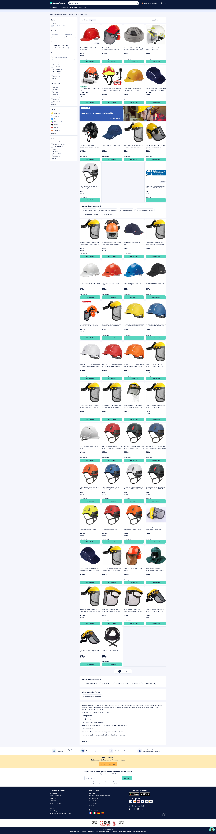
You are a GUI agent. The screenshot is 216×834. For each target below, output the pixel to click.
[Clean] (137, 3)
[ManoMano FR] (90, 813)
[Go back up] (164, 815)
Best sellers (92, 806)
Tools (55, 14)
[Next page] (129, 671)
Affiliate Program (54, 811)
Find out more (119, 783)
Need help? (53, 798)
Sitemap (83, 831)
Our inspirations (94, 803)
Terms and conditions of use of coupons (61, 813)
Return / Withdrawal (55, 795)
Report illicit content (55, 803)
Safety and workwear (62, 14)
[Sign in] (161, 3)
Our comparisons (94, 798)
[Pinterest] (142, 809)
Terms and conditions (125, 831)
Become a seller (54, 806)
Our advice (92, 793)
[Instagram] (138, 809)
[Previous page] (116, 671)
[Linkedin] (130, 809)
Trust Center (113, 831)
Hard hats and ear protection (75, 14)
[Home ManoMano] (57, 3)
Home (51, 14)
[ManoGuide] (212, 829)
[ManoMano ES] (102, 813)
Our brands (92, 801)
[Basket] (165, 3)
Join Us (52, 808)
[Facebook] (134, 809)
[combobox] (158, 20)
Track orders (53, 793)
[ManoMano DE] (98, 813)
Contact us (53, 801)
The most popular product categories (99, 795)
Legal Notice (90, 831)
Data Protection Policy (102, 831)
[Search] (70, 3)
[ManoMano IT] (94, 813)
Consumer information (139, 831)
